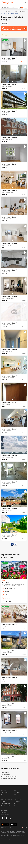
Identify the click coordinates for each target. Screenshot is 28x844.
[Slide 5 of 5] (15, 81)
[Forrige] (9, 544)
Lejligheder (8, 11)
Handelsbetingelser (5, 803)
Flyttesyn (16, 794)
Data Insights (4, 812)
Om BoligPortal (4, 792)
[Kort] (25, 7)
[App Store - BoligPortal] (13, 824)
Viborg (15, 11)
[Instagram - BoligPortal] (10, 818)
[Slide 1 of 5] (12, 81)
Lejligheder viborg (5, 774)
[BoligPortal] (7, 2)
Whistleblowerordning (6, 805)
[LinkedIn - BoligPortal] (6, 818)
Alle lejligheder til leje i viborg (10, 13)
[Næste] (19, 544)
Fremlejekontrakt (17, 797)
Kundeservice (17, 801)
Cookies (3, 801)
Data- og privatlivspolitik (6, 799)
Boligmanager (4, 810)
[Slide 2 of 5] (13, 81)
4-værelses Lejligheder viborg (9, 778)
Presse (2, 797)
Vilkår (15, 803)
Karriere (3, 808)
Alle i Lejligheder (5, 772)
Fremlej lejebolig (17, 799)
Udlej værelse (17, 792)
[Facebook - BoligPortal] (2, 818)
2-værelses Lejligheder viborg (9, 776)
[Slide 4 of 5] (14, 81)
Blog (2, 794)
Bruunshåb (4, 23)
